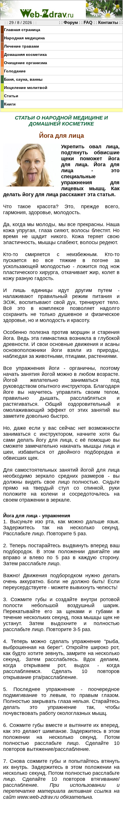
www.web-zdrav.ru (38, 797)
